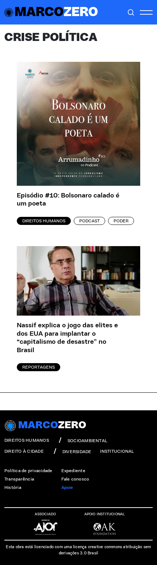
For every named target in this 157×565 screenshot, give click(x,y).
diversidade (77, 451)
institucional (117, 451)
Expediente (73, 470)
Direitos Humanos (43, 221)
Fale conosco (75, 479)
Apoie (67, 487)
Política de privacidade (28, 470)
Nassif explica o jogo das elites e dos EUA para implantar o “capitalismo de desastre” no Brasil (67, 338)
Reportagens (38, 367)
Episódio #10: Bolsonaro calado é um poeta (68, 199)
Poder (121, 221)
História (12, 487)
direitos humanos (26, 440)
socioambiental (87, 440)
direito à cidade (24, 451)
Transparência (19, 479)
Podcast (89, 221)
